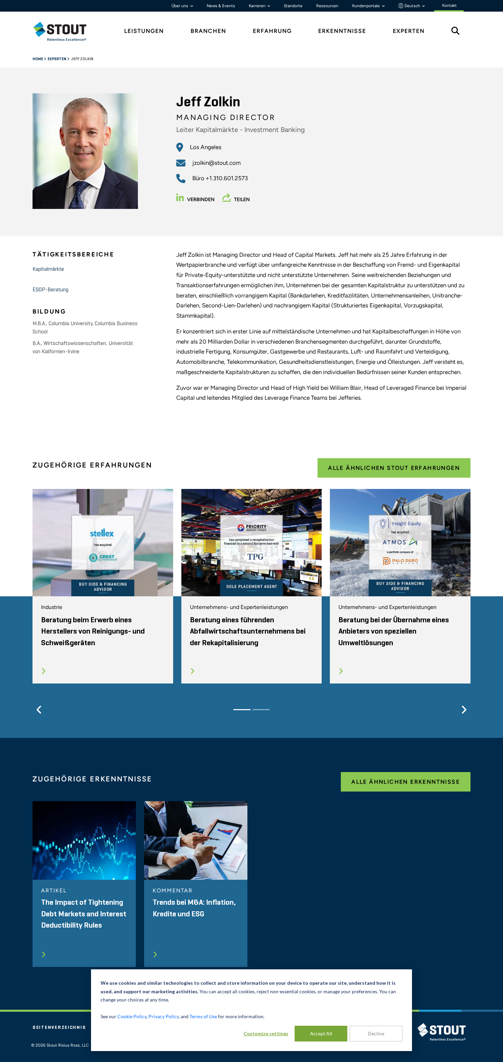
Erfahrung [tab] (272, 31)
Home (38, 59)
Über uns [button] (180, 5)
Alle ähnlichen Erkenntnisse (405, 782)
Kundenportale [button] (366, 5)
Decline (376, 1033)
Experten (57, 59)
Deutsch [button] (412, 5)
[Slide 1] (241, 710)
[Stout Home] (65, 31)
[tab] (65, 31)
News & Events (221, 5)
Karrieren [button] (258, 5)
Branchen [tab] (208, 31)
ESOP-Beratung (50, 290)
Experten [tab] (409, 31)
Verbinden (201, 199)
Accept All (321, 1033)
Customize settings (266, 1033)
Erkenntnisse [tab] (342, 31)
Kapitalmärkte (48, 269)
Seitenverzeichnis (59, 1027)
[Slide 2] (261, 710)
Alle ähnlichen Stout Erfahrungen (394, 468)
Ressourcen (327, 5)
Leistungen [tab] (144, 31)
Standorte (293, 5)
